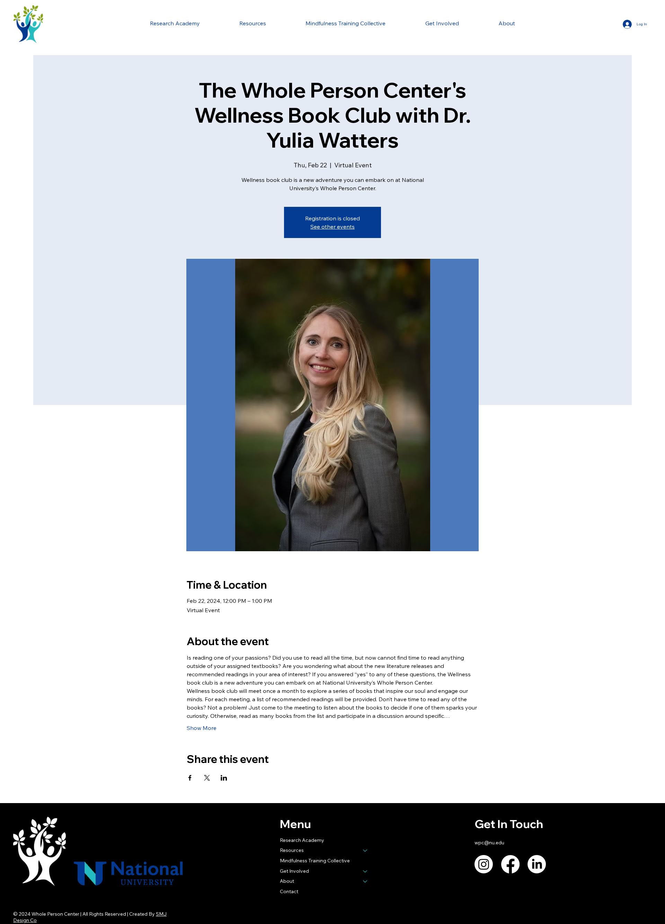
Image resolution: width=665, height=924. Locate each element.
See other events (332, 226)
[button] (252, 23)
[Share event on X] (207, 778)
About (287, 881)
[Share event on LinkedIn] (224, 778)
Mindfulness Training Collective (315, 860)
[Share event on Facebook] (190, 778)
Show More (201, 727)
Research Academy (302, 840)
